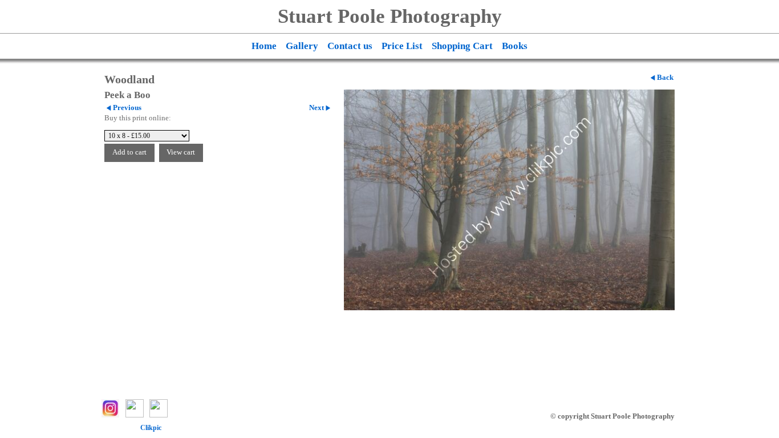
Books (515, 45)
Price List (402, 45)
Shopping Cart (462, 45)
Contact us (349, 45)
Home (264, 45)
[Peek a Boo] (509, 200)
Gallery (302, 45)
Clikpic (150, 427)
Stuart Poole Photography (390, 16)
